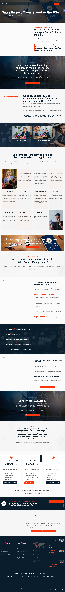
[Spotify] (54, 589)
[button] (64, 10)
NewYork (25, 576)
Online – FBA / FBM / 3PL (38, 525)
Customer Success (46, 521)
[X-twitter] (61, 589)
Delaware (45, 576)
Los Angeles (41, 561)
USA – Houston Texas (36, 553)
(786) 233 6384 (49, 3)
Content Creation (36, 523)
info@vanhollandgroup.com (58, 1)
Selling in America (55, 576)
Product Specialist (37, 521)
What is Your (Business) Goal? (43, 140)
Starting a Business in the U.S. (18, 576)
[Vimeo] (55, 589)
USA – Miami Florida (36, 550)
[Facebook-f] (52, 589)
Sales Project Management (48, 525)
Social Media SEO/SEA (45, 523)
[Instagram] (59, 589)
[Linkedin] (50, 589)
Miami (29, 576)
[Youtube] (57, 589)
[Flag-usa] (62, 589)
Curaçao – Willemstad (36, 560)
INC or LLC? (50, 576)
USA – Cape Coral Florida (37, 554)
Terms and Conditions (15, 588)
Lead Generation (28, 523)
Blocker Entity (34, 576)
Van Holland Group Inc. (8, 588)
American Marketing (54, 521)
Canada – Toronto (36, 558)
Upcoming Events (29, 525)
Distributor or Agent (29, 521)
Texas (38, 576)
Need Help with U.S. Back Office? (22, 140)
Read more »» (50, 547)
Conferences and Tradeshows (56, 523)
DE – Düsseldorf (36, 557)
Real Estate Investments (40, 527)
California (41, 576)
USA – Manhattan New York (37, 551)
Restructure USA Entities (30, 527)
